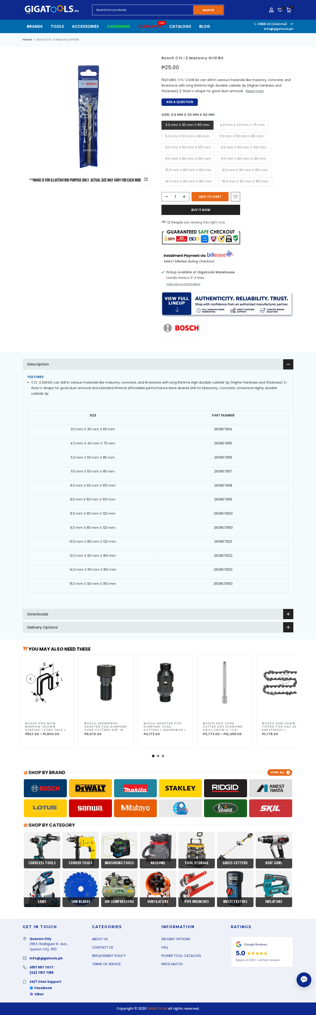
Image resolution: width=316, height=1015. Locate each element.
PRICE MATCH (172, 964)
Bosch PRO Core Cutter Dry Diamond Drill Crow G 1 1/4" (223, 726)
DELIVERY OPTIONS (175, 939)
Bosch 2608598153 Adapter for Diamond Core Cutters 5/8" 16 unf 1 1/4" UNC (105, 728)
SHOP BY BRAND (46, 772)
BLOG (204, 26)
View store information (183, 284)
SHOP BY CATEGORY (51, 825)
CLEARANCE (151, 26)
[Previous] (30, 679)
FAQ (164, 947)
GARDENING (118, 26)
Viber (39, 994)
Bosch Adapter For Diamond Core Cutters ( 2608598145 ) (165, 726)
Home (27, 39)
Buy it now (200, 210)
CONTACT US (102, 947)
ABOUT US (100, 939)
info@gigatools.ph (278, 29)
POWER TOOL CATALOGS (181, 955)
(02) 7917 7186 (41, 972)
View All (277, 772)
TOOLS (57, 26)
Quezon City (40, 938)
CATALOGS (180, 26)
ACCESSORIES (85, 26)
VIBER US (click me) (272, 24)
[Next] (285, 679)
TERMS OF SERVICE (106, 964)
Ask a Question (179, 102)
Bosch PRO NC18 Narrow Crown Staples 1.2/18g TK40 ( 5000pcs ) (45, 728)
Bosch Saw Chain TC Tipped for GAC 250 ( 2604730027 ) (281, 726)
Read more (255, 91)
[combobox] (143, 10)
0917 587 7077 (41, 967)
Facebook (43, 988)
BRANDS (35, 26)
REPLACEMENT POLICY (109, 955)
